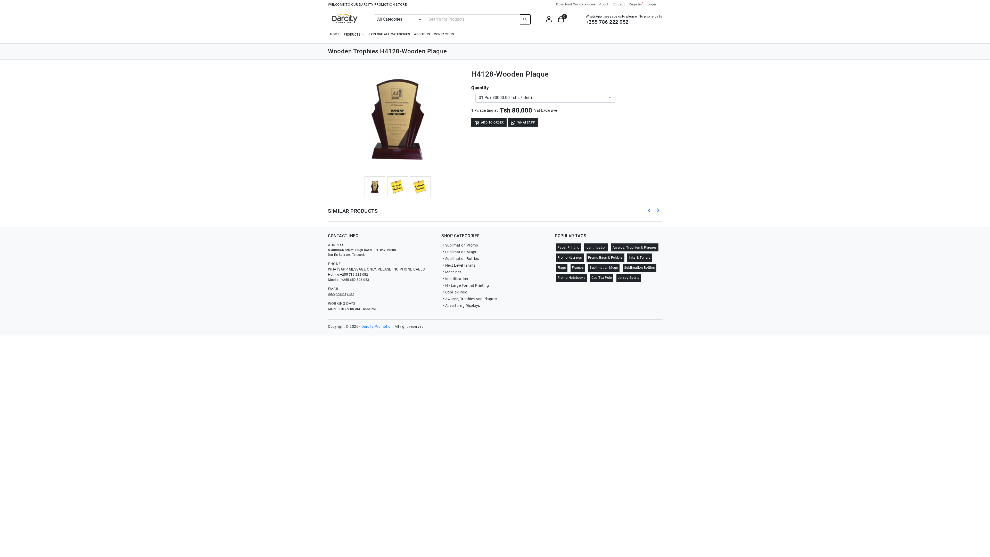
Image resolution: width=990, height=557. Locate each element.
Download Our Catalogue (575, 4)
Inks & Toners (640, 257)
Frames (578, 267)
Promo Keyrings (569, 257)
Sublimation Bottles (462, 259)
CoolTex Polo (456, 292)
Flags (561, 267)
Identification (456, 279)
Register (636, 4)
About (603, 4)
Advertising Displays (462, 306)
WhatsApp (526, 122)
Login (651, 4)
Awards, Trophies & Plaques (635, 247)
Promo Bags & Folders (605, 257)
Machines (453, 272)
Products (352, 34)
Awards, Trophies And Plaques (471, 299)
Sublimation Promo (461, 245)
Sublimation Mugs (460, 252)
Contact (619, 4)
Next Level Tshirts (460, 265)
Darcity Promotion (377, 326)
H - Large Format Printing (467, 285)
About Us (422, 34)
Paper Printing (568, 247)
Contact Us (444, 34)
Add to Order (492, 122)
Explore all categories (389, 34)
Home (335, 34)
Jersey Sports (629, 278)
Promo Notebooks (571, 278)
